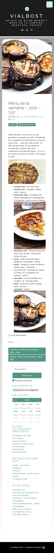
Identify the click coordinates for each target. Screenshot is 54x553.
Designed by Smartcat (33, 547)
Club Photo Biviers (20, 514)
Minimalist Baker (19, 452)
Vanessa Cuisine (19, 441)
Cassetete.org (18, 490)
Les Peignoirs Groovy (21, 512)
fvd (13, 119)
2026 (27, 400)
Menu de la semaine (26, 125)
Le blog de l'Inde (19, 479)
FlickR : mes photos (21, 465)
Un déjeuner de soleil (21, 435)
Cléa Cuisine (18, 438)
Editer (10, 342)
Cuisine (13, 125)
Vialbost (27, 16)
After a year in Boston (21, 509)
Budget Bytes (18, 449)
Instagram (16, 468)
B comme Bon (18, 446)
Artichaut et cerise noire (22, 444)
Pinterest (16, 471)
